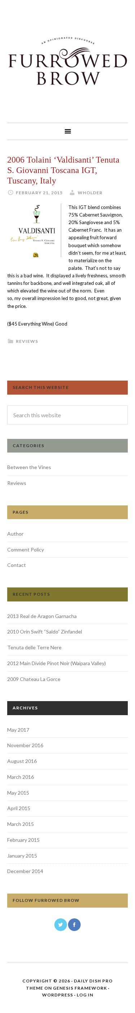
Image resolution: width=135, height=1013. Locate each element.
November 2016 (25, 745)
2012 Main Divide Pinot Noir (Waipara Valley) (56, 663)
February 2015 (23, 840)
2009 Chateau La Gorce (33, 679)
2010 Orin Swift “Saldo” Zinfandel (44, 631)
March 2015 (20, 824)
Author (15, 534)
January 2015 (22, 856)
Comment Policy (25, 549)
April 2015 (18, 808)
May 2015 (18, 793)
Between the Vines (29, 467)
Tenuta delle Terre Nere (34, 647)
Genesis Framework (80, 988)
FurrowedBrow (67, 61)
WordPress (57, 995)
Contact (16, 565)
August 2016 (22, 761)
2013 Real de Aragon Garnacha (42, 616)
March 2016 (20, 777)
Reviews (27, 341)
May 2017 (18, 730)
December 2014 (25, 871)
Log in (85, 995)
